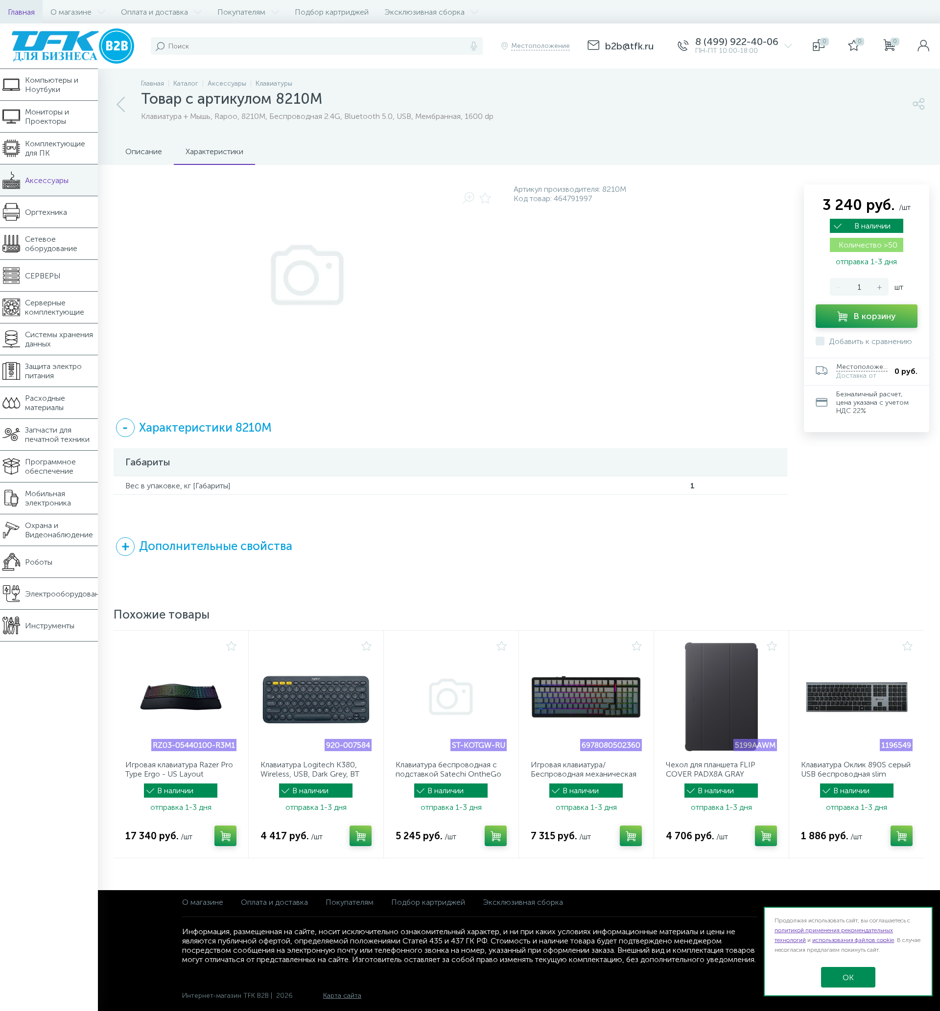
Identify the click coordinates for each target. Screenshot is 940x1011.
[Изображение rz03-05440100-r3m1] (180, 697)
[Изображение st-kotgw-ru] (451, 697)
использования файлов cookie (853, 940)
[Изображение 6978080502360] (586, 697)
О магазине (202, 902)
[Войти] (923, 46)
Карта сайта (342, 995)
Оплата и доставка (274, 902)
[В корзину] (225, 836)
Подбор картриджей (428, 902)
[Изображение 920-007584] (316, 697)
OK (848, 977)
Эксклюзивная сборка (523, 902)
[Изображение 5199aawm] (721, 697)
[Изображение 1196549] (857, 697)
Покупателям (350, 902)
